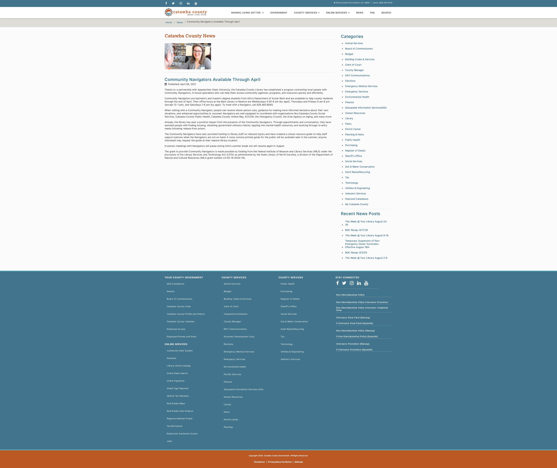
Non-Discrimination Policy (350, 294)
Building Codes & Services (360, 59)
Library (349, 118)
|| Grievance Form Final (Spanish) (354, 323)
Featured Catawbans (356, 198)
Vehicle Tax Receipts (178, 396)
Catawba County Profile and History (186, 314)
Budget (349, 53)
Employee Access (176, 329)
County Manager (354, 70)
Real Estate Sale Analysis (180, 411)
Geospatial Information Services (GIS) (244, 389)
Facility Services (232, 374)
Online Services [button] (337, 12)
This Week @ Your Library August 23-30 (366, 223)
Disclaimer (259, 462)
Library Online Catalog (179, 365)
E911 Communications (357, 75)
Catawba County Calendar (181, 321)
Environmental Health (357, 96)
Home (169, 22)
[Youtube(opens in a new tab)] (367, 283)
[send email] (173, 3)
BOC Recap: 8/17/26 (356, 230)
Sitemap (299, 462)
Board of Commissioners (359, 48)
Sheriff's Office (353, 155)
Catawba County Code (179, 306)
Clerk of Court (353, 64)
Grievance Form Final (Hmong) (353, 317)
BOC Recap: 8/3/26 (356, 252)
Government (278, 12)
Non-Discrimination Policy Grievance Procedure (362, 302)
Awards (170, 291)
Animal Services (354, 43)
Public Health (352, 139)
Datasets (171, 358)
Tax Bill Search (174, 426)
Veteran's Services (355, 193)
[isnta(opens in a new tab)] (352, 283)
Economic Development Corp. (239, 336)
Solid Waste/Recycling (357, 172)
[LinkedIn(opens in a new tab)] (360, 283)
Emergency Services (356, 91)
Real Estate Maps (176, 403)
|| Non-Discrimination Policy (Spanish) (357, 336)
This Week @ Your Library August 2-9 (366, 257)
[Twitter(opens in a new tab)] (345, 283)
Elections (350, 80)
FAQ (372, 12)
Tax (347, 177)
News (359, 12)
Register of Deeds (355, 150)
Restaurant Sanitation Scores (182, 433)
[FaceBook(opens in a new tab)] (338, 283)
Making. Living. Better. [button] (246, 12)
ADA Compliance (175, 284)
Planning (228, 427)
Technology (351, 182)
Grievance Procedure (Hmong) (352, 343)
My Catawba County (356, 204)
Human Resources (355, 113)
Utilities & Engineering (357, 188)
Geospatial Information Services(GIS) (366, 107)
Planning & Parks (354, 134)
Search (386, 12)
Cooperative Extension (236, 314)
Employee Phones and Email (181, 336)
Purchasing (351, 145)
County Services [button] (306, 12)
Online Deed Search (177, 373)
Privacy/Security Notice (280, 462)
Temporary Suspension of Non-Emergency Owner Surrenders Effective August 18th (362, 244)
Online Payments (176, 381)
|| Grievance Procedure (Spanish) (354, 349)
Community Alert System (180, 350)
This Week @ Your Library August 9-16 (366, 235)
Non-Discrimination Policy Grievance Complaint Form (362, 309)
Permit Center (353, 129)
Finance (349, 102)
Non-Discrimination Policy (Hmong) (355, 330)
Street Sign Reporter (178, 388)
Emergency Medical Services (361, 86)
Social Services (353, 161)
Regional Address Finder (180, 418)
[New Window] (166, 3)
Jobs (169, 441)
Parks (348, 123)
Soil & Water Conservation (360, 166)
